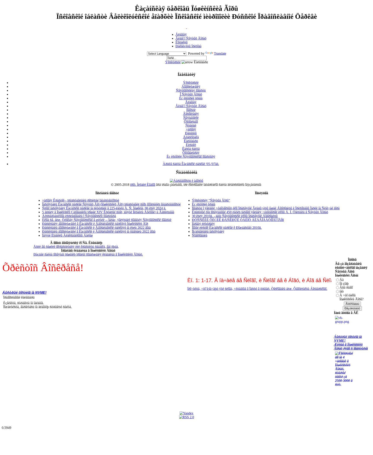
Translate (220, 53)
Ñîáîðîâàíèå (199, 235)
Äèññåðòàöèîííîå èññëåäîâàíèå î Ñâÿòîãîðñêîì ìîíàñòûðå (79, 216)
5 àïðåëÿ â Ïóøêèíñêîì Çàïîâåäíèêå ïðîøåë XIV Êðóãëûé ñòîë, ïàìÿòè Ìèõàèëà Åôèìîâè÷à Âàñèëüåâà (108, 212)
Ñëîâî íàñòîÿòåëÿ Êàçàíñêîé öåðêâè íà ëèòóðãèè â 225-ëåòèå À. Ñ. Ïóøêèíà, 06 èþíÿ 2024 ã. (104, 208)
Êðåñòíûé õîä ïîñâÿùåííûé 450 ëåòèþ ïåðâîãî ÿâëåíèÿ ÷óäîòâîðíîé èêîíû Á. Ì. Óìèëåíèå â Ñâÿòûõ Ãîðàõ (260, 212)
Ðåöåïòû (191, 133)
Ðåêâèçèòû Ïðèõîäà (188, 46)
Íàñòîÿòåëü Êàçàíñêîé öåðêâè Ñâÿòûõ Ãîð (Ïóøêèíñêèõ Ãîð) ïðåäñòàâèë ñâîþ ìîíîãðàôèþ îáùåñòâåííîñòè (111, 204)
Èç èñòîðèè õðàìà (190, 98)
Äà (342, 280)
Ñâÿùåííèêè (191, 117)
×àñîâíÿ (191, 129)
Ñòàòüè (190, 125)
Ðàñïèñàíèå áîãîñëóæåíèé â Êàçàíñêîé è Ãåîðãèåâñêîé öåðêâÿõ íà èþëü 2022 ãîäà (96, 227)
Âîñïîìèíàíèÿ (191, 114)
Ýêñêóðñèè (173, 62)
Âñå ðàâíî (346, 287)
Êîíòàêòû (181, 42)
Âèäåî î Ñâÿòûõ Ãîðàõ (190, 38)
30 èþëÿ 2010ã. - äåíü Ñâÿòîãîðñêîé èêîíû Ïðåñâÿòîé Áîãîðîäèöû (235, 216)
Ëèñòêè (191, 145)
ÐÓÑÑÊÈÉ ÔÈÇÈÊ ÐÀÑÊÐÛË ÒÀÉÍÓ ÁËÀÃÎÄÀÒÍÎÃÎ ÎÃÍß (238, 220)
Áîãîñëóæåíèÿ (191, 86)
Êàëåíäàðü (191, 141)
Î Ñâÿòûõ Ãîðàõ (191, 94)
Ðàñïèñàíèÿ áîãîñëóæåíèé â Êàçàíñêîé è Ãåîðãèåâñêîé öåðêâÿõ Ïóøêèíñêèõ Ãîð (95, 224)
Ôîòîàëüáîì (191, 121)
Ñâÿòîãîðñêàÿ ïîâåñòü (191, 90)
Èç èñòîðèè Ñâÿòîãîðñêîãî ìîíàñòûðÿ (191, 156)
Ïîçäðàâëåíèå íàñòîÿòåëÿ (208, 231)
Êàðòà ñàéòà (191, 149)
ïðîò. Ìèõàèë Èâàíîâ (142, 184)
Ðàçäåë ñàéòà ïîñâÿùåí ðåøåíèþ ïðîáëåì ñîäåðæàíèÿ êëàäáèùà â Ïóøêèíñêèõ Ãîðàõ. (88, 254)
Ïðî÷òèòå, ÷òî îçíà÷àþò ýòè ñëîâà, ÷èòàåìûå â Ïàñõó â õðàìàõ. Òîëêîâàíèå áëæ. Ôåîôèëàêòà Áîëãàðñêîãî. (250, 289)
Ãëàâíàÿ (181, 34)
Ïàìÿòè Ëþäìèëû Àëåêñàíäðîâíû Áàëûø (67, 235)
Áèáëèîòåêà (191, 137)
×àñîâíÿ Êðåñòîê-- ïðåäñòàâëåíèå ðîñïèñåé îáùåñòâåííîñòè (80, 200)
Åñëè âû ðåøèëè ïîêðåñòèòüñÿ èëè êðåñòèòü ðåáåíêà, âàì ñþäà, (76, 246)
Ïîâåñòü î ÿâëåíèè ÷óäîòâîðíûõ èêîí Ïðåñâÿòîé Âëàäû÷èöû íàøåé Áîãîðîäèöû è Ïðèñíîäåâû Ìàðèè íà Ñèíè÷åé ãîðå (266, 208)
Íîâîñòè (191, 110)
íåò (342, 291)
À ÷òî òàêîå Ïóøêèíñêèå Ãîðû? (352, 297)
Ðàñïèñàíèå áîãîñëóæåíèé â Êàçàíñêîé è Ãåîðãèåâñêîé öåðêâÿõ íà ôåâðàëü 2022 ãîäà (98, 231)
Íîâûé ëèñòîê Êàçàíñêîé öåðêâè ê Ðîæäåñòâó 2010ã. (227, 227)
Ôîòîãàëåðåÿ (190, 152)
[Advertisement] (81, 323)
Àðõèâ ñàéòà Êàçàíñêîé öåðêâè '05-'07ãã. (191, 164)
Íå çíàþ (344, 283)
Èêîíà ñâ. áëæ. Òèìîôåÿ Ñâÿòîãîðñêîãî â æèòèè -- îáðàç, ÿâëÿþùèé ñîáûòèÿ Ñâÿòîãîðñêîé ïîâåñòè (106, 220)
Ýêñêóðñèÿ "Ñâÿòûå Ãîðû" (211, 200)
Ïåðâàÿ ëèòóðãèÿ (203, 224)
